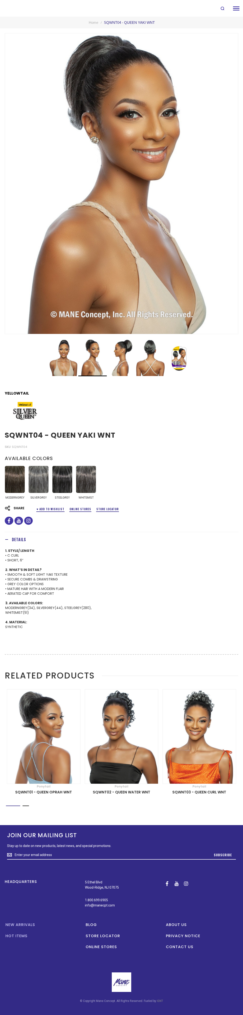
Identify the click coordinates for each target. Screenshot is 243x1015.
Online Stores (80, 509)
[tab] (121, 539)
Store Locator (107, 509)
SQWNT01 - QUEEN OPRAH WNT (43, 792)
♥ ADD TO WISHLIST (50, 509)
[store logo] (15, 8)
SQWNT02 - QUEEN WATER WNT (121, 792)
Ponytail (44, 786)
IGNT (160, 1001)
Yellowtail (17, 393)
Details (19, 539)
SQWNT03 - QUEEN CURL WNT (199, 792)
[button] (63, 357)
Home (93, 22)
